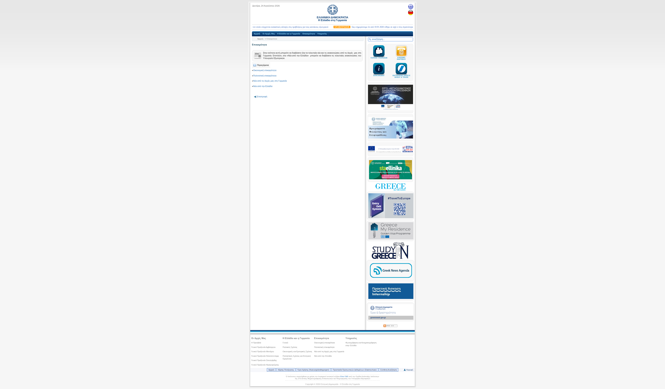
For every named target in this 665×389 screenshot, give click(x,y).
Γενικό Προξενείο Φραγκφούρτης (265, 365)
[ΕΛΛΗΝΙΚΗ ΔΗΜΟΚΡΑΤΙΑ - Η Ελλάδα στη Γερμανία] (332, 14)
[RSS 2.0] (390, 325)
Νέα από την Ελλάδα (262, 86)
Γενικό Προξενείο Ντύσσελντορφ (265, 356)
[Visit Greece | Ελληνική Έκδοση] (390, 190)
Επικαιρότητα (309, 34)
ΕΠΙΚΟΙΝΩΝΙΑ (378, 75)
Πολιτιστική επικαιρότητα (264, 76)
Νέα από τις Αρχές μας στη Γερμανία (270, 81)
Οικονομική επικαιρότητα (264, 70)
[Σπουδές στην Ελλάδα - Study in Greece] (390, 258)
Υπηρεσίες (322, 34)
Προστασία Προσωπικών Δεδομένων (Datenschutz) (355, 370)
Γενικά (285, 343)
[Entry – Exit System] (390, 217)
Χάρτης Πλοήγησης (286, 370)
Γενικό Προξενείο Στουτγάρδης (264, 360)
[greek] (411, 6)
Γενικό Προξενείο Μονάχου (262, 351)
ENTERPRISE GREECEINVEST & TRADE (401, 76)
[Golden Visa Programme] (390, 239)
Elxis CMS (344, 376)
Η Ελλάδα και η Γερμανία (288, 34)
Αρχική (257, 34)
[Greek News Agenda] (390, 278)
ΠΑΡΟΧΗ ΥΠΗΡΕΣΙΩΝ (379, 58)
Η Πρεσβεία (256, 343)
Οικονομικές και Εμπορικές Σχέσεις (297, 351)
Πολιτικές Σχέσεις (290, 347)
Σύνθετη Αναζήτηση (388, 370)
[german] (411, 12)
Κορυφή (409, 370)
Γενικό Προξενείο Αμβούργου (263, 347)
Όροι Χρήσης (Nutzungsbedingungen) (313, 370)
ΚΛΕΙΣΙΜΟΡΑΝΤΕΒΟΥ (401, 58)
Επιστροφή (262, 96)
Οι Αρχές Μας (269, 34)
